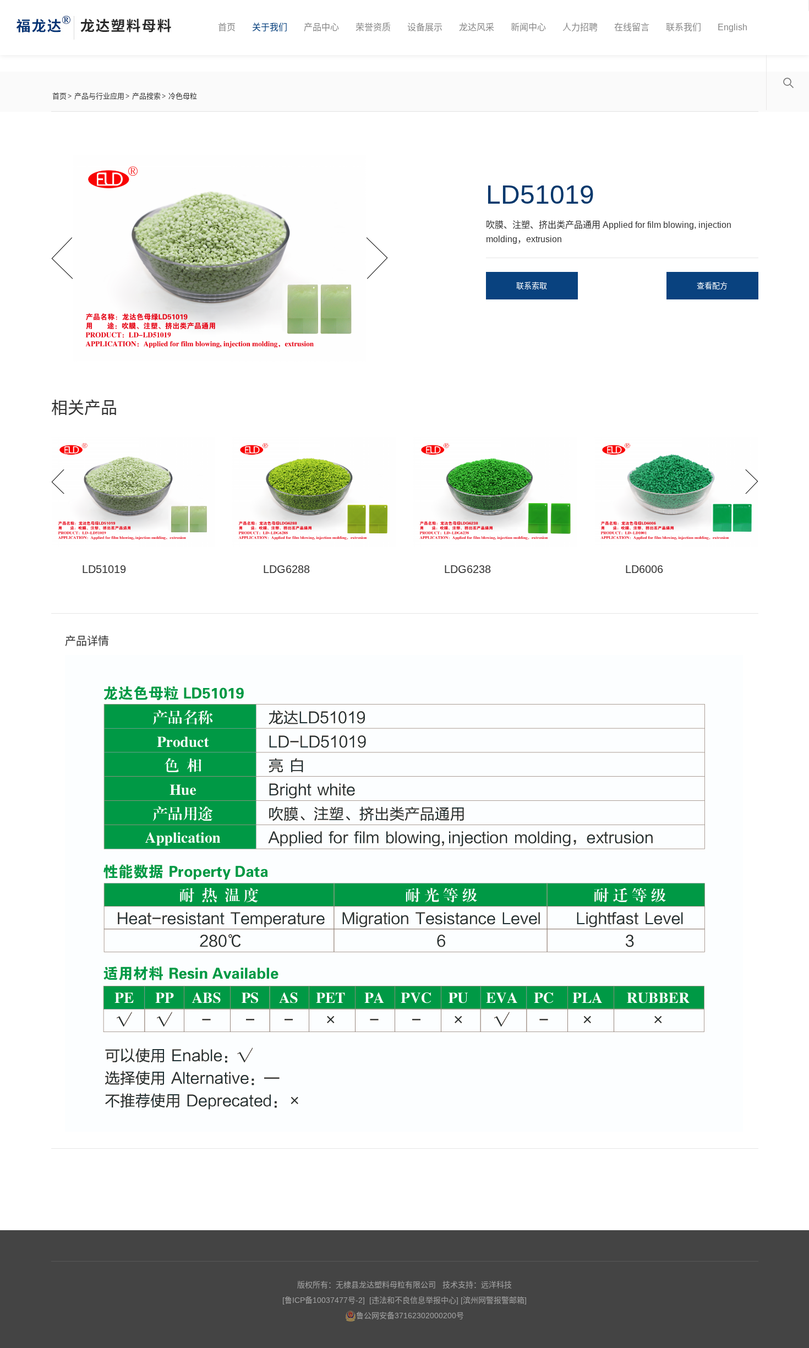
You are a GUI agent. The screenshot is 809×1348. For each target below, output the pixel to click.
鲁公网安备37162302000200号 (410, 1315)
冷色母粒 (182, 96)
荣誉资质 (373, 27)
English (732, 27)
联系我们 (683, 27)
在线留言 (631, 27)
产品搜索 (146, 96)
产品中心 (321, 27)
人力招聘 (580, 27)
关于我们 (269, 27)
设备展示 (424, 27)
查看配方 (712, 285)
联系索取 (531, 285)
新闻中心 (528, 27)
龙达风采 (476, 27)
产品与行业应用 (99, 96)
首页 (227, 27)
